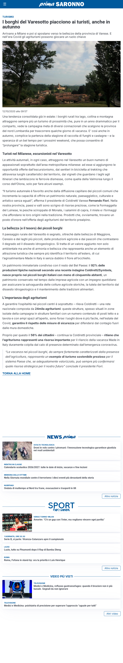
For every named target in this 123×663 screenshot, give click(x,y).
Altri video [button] (112, 613)
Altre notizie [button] (111, 496)
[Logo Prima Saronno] (61, 4)
